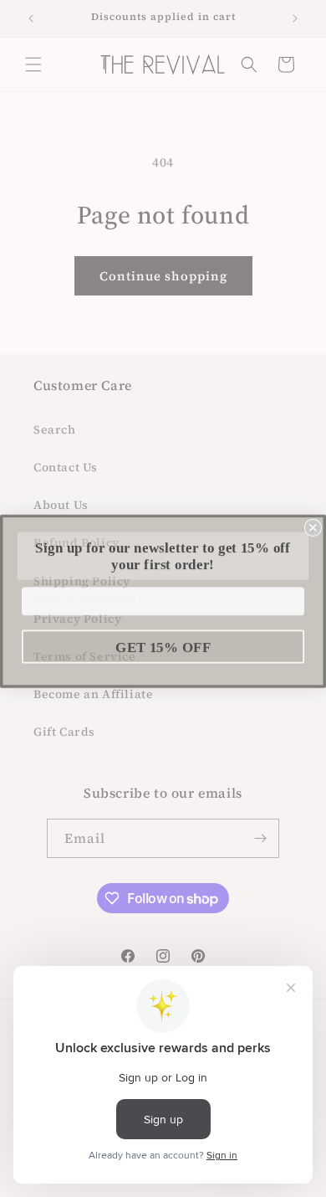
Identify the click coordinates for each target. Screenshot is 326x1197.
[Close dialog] (313, 524)
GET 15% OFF (163, 644)
